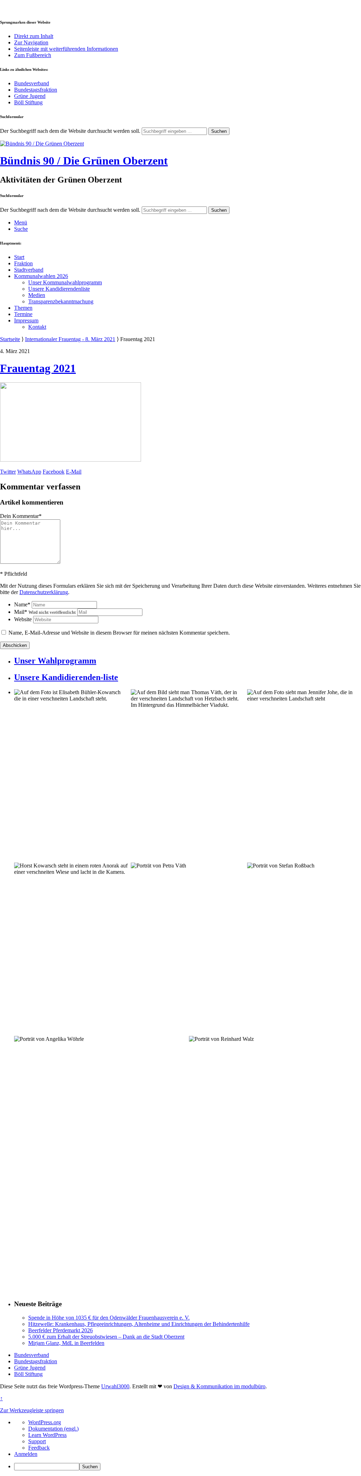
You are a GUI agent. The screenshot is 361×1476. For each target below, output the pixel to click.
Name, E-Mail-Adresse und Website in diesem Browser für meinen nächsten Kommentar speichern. (119, 633)
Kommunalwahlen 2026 (41, 276)
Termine (23, 314)
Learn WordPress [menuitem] (47, 1435)
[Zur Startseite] (42, 144)
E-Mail (73, 472)
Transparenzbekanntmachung (60, 301)
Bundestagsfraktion (35, 90)
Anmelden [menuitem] (25, 1454)
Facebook (54, 472)
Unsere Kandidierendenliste (59, 289)
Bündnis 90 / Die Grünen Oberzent (84, 160)
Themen (23, 308)
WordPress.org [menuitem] (44, 1422)
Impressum (26, 320)
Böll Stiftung (28, 102)
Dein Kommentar (21, 516)
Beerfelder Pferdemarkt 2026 (60, 1330)
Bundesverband (31, 83)
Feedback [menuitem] (39, 1448)
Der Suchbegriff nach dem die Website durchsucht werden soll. (70, 131)
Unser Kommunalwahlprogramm (65, 282)
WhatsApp (29, 472)
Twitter (8, 472)
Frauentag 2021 (38, 368)
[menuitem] (187, 1466)
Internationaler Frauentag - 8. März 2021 (70, 339)
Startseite (10, 339)
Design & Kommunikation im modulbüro (219, 1386)
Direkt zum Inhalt (33, 36)
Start (19, 257)
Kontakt (37, 327)
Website (23, 619)
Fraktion (23, 263)
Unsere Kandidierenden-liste (66, 677)
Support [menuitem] (37, 1441)
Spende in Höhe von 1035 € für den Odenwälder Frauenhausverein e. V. (109, 1318)
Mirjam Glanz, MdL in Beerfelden (66, 1343)
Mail (45, 612)
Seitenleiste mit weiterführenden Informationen (66, 49)
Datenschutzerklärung (43, 592)
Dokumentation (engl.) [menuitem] (53, 1429)
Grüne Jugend (29, 96)
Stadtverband (28, 270)
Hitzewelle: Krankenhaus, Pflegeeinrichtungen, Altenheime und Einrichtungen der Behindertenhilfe (139, 1324)
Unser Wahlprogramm (55, 660)
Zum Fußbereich (32, 55)
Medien (36, 295)
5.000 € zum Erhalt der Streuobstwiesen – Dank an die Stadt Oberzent (106, 1337)
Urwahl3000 (115, 1386)
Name (22, 604)
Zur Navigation (31, 42)
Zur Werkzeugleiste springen (32, 1410)
